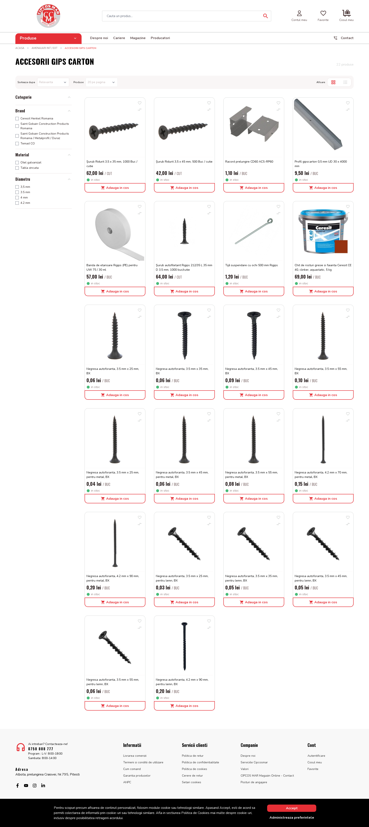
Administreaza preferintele (291, 817)
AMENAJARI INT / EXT (44, 48)
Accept (292, 808)
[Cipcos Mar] (48, 16)
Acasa (19, 48)
